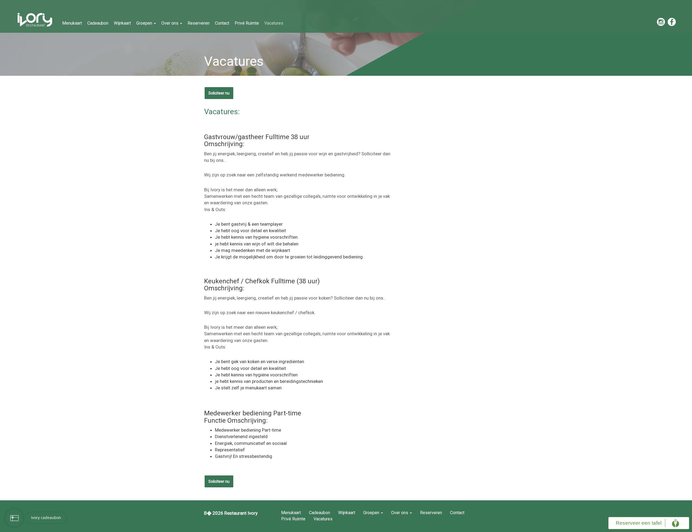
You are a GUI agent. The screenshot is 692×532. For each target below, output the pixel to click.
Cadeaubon (97, 23)
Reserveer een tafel (638, 523)
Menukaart (72, 23)
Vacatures (273, 23)
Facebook (672, 22)
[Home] (37, 20)
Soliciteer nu (218, 93)
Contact (222, 23)
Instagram (661, 22)
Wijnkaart (122, 23)
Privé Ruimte (247, 23)
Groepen (144, 23)
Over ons (170, 23)
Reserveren (198, 23)
